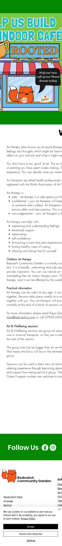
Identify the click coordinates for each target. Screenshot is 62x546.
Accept (30, 526)
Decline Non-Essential (30, 533)
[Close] (57, 511)
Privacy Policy (28, 518)
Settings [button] (31, 540)
